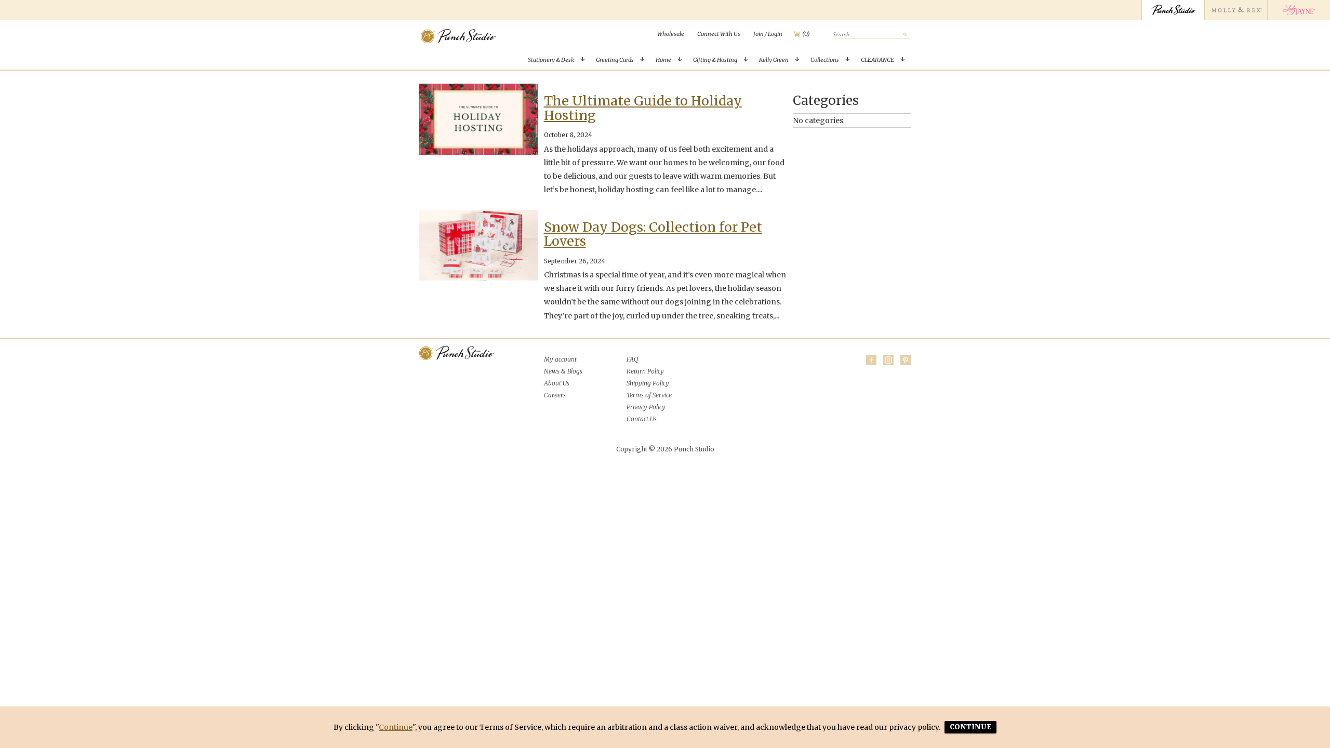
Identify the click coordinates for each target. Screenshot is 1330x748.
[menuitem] (670, 34)
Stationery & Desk (551, 59)
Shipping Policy (648, 383)
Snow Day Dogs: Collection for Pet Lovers (653, 234)
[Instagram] (888, 360)
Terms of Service (649, 395)
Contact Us (642, 419)
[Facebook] (871, 360)
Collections (824, 59)
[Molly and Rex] (1235, 10)
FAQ (632, 359)
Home (663, 59)
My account (560, 359)
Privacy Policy (646, 407)
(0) (806, 33)
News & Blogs (563, 371)
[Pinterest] (905, 360)
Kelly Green (774, 59)
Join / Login (767, 33)
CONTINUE (970, 727)
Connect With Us (718, 33)
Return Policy (645, 371)
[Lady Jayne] (1298, 10)
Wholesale (670, 33)
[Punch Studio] (1172, 10)
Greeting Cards (615, 59)
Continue (396, 727)
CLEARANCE (877, 59)
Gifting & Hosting (715, 59)
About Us (556, 383)
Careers (555, 395)
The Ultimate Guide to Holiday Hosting (643, 108)
